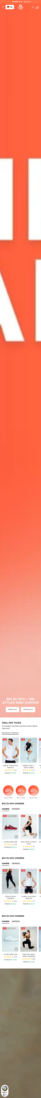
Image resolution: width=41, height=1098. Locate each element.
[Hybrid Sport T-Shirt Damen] (28, 750)
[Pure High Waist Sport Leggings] (28, 939)
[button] (10, 770)
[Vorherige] (6, 2)
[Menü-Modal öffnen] (3, 7)
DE (11, 7)
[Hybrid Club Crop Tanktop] (28, 881)
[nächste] (35, 2)
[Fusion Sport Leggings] (10, 881)
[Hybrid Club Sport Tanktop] (10, 750)
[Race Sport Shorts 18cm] (28, 826)
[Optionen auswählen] (16, 760)
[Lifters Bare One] (10, 826)
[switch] (5, 1095)
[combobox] (9, 7)
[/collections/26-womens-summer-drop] (20, 360)
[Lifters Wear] (20, 7)
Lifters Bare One (10, 842)
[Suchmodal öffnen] (33, 7)
